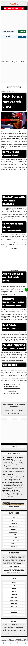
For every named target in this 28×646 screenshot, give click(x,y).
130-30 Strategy (8, 474)
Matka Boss (10, 640)
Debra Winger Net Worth (10, 490)
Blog (13, 520)
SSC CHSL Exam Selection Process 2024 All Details (13, 458)
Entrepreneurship (13, 532)
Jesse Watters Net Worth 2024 (12, 388)
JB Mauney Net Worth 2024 (11, 386)
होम (3, 645)
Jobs (13, 535)
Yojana (13, 546)
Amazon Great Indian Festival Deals (14, 8)
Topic (21, 396)
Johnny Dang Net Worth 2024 (11, 391)
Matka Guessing (19, 640)
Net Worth (8, 396)
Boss (14, 585)
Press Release (14, 600)
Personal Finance (13, 540)
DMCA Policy (14, 615)
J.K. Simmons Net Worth (10, 467)
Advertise (14, 606)
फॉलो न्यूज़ (17, 645)
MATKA (16, 638)
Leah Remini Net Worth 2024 (11, 393)
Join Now (22, 31)
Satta (25, 640)
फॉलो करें (10, 645)
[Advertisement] (14, 20)
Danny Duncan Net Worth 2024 (12, 384)
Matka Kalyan (18, 639)
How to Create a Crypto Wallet (12, 482)
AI (13, 517)
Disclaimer (14, 612)
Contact (14, 609)
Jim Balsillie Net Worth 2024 (11, 389)
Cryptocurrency (13, 526)
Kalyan (14, 591)
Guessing (14, 594)
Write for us (14, 597)
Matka (14, 582)
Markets (13, 538)
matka (21, 630)
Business (13, 523)
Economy (13, 529)
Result (14, 588)
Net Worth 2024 (15, 396)
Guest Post (14, 603)
